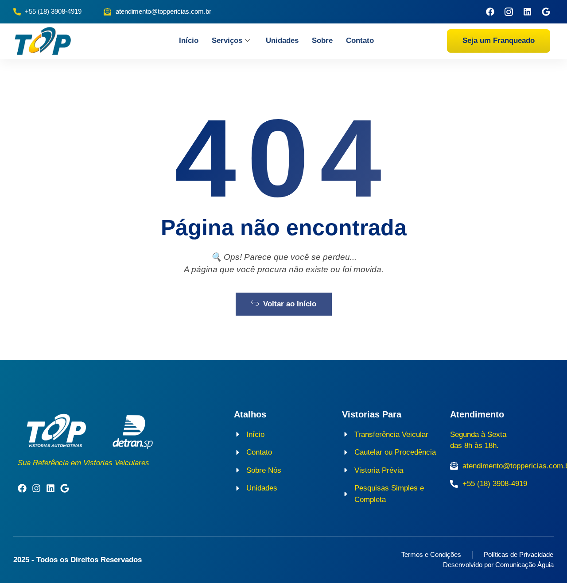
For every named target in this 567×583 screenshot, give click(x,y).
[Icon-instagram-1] (509, 12)
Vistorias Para (371, 414)
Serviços (227, 40)
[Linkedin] (527, 12)
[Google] (546, 12)
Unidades (282, 40)
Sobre (322, 40)
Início (188, 40)
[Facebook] (490, 12)
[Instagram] (36, 488)
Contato (360, 40)
